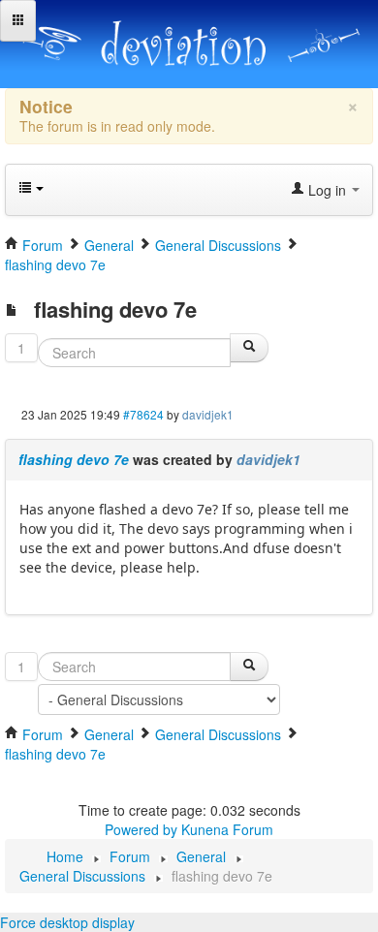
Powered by (141, 829)
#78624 (143, 414)
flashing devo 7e (73, 459)
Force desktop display (67, 922)
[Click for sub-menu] (18, 21)
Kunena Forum (227, 829)
